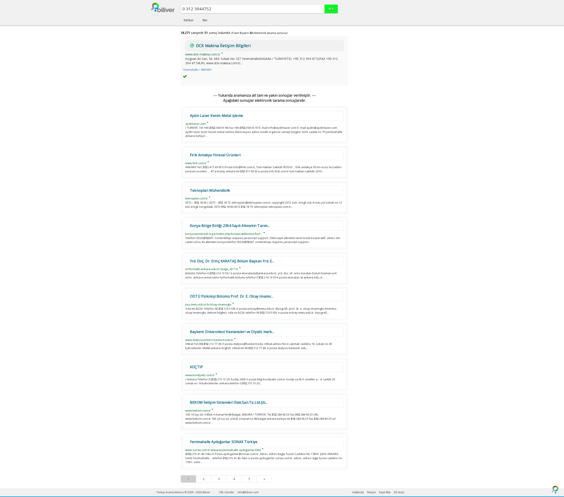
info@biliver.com (248, 492)
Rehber (189, 20)
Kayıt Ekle (385, 492)
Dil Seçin (399, 492)
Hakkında (358, 492)
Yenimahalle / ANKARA (197, 69)
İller (205, 20)
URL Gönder (226, 492)
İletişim (371, 492)
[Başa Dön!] (555, 489)
